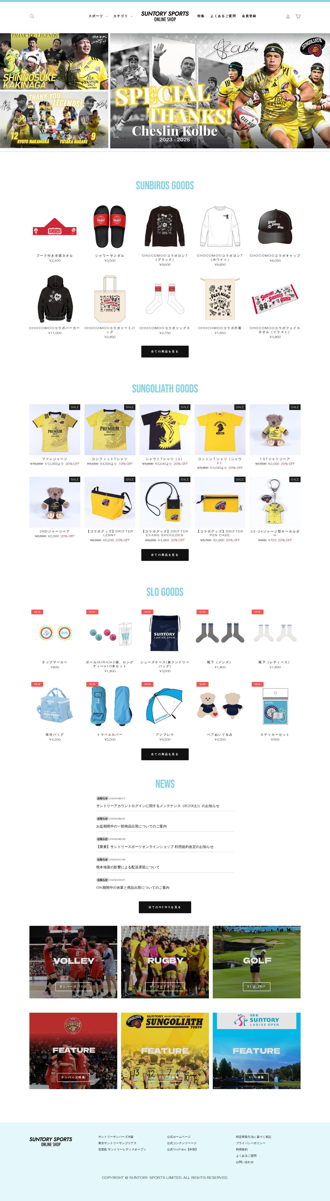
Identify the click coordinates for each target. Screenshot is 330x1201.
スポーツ (97, 16)
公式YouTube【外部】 (182, 1149)
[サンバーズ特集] (73, 1051)
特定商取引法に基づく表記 (253, 1137)
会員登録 (249, 16)
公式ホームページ (179, 1137)
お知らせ (102, 798)
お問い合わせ (245, 1162)
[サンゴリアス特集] (165, 1051)
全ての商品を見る (165, 351)
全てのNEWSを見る (165, 907)
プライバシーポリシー (251, 1143)
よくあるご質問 (223, 16)
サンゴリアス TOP (165, 986)
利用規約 (242, 1149)
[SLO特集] (257, 1051)
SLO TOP (256, 986)
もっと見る (55, 247)
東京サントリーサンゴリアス (117, 1143)
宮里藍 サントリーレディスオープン (122, 1149)
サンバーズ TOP (73, 986)
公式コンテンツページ (182, 1143)
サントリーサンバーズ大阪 (116, 1137)
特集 (201, 16)
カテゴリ (121, 16)
